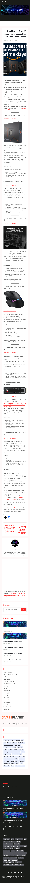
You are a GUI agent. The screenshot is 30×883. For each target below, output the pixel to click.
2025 (13, 740)
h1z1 (10, 754)
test (21, 763)
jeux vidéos (12, 756)
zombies (22, 765)
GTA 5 (18, 752)
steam (17, 763)
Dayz (5, 749)
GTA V (5, 754)
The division (7, 765)
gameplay (21, 749)
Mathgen (6, 784)
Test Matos (6, 707)
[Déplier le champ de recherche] (26, 18)
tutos (12, 765)
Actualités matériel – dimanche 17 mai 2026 (12, 659)
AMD (22, 740)
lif (10, 855)
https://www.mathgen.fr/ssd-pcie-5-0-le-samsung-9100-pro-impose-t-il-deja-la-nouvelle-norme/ (15, 404)
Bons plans (6, 679)
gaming (13, 752)
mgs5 (12, 758)
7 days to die (7, 740)
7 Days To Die (7, 672)
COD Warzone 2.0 (8, 683)
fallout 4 (10, 749)
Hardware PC (15, 754)
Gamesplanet (7, 752)
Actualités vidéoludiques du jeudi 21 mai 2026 (12, 653)
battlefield (14, 742)
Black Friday (7, 747)
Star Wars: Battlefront (9, 763)
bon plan (14, 747)
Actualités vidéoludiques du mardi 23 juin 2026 (12, 641)
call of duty (19, 747)
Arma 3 (9, 742)
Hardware (6, 697)
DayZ (4, 686)
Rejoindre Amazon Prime (10, 508)
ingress (5, 700)
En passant (6, 690)
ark (5, 742)
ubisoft (16, 765)
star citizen (21, 761)
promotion (21, 758)
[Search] (23, 609)
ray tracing (6, 761)
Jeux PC (6, 756)
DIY (4, 688)
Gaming (5, 693)
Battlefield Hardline (8, 745)
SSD (16, 761)
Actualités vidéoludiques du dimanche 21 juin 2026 (13, 629)
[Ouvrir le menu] (15, 23)
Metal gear (6, 758)
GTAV (22, 752)
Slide (4, 704)
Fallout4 (15, 749)
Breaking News (7, 681)
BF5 (19, 745)
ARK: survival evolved (9, 674)
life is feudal (22, 756)
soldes (12, 761)
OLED (16, 758)
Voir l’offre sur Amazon (9, 118)
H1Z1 (4, 695)
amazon (18, 740)
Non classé (6, 702)
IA (20, 754)
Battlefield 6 (6, 677)
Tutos (5, 709)
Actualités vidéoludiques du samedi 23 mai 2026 (13, 647)
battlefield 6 (21, 742)
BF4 (16, 745)
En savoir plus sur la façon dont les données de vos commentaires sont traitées (14, 595)
